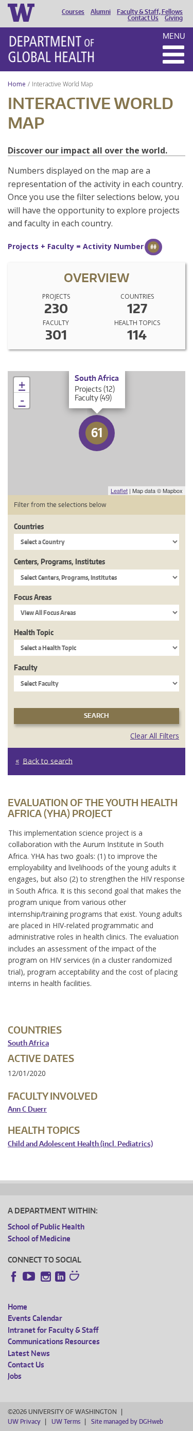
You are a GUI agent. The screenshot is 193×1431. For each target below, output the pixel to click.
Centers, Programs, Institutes (59, 561)
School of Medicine (39, 1238)
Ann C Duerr (27, 1109)
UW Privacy (24, 1421)
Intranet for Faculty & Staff (53, 1330)
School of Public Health (46, 1226)
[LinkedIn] (60, 1276)
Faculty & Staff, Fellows (150, 12)
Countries (29, 526)
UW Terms (65, 1421)
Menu (174, 36)
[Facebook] (14, 1276)
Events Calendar (35, 1318)
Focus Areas (32, 597)
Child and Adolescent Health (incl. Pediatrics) (80, 1144)
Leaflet (119, 490)
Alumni (101, 12)
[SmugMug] (75, 1277)
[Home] (51, 49)
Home (17, 84)
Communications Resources (54, 1341)
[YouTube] (30, 1276)
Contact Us (143, 18)
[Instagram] (46, 1276)
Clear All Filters (154, 736)
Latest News (29, 1353)
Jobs (15, 1376)
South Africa (28, 1043)
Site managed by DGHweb (127, 1421)
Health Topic (34, 632)
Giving (174, 18)
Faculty (26, 667)
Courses (73, 12)
